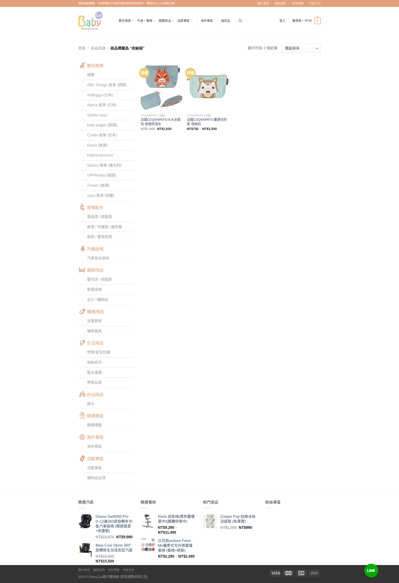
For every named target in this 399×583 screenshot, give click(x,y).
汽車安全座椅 (98, 258)
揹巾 (90, 404)
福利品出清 (96, 478)
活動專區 (94, 468)
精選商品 (165, 20)
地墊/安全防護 (98, 352)
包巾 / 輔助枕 (97, 300)
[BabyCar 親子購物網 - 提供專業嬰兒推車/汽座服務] (95, 21)
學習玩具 (94, 382)
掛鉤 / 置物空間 (99, 237)
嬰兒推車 (125, 20)
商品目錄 (98, 48)
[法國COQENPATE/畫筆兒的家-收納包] (207, 86)
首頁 (82, 48)
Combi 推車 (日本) (102, 135)
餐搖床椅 (94, 290)
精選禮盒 (94, 425)
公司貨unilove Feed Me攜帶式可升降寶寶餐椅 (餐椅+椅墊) (175, 545)
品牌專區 (183, 20)
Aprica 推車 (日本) (102, 105)
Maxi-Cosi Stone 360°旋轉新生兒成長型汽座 (114, 547)
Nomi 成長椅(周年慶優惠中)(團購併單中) (176, 519)
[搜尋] (240, 20)
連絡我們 (280, 3)
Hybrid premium (100, 155)
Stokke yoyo (97, 115)
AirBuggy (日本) (100, 95)
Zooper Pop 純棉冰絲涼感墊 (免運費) (237, 519)
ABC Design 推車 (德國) (107, 85)
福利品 (225, 20)
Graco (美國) (97, 145)
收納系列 (94, 362)
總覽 (90, 75)
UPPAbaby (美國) (101, 175)
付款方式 (315, 3)
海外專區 (207, 20)
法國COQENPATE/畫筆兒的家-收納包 (207, 122)
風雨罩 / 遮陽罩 (99, 217)
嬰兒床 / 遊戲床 (99, 279)
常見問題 (298, 3)
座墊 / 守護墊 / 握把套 (104, 227)
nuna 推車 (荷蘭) (100, 195)
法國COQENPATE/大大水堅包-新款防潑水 (161, 122)
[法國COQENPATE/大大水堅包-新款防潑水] (161, 86)
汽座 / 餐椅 (144, 20)
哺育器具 (94, 331)
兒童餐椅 (94, 321)
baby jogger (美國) (102, 125)
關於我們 (263, 3)
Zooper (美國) (98, 185)
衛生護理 (94, 372)
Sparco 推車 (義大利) (104, 165)
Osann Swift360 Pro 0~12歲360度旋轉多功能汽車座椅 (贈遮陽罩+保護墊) (114, 524)
